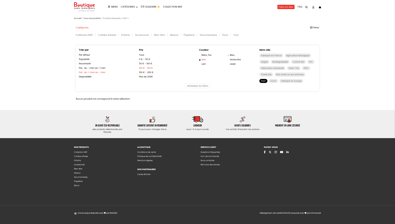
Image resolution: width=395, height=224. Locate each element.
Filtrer (315, 28)
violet (233, 64)
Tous (141, 55)
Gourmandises (208, 35)
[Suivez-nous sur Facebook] (265, 152)
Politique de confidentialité (149, 156)
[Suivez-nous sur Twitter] (270, 152)
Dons (225, 35)
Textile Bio (266, 75)
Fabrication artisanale (272, 68)
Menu (114, 7)
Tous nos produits (92, 18)
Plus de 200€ (146, 77)
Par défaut (84, 55)
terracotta (235, 60)
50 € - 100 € (145, 64)
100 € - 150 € (146, 68)
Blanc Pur (207, 55)
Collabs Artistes (107, 35)
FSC (311, 62)
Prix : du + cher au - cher (92, 72)
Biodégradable (280, 62)
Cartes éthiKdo (144, 174)
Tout (236, 35)
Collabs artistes (81, 156)
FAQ (300, 7)
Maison (174, 35)
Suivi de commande (210, 156)
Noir (204, 60)
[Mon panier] (320, 7)
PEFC (306, 68)
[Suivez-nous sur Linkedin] (287, 152)
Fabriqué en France (271, 56)
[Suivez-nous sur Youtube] (281, 152)
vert (204, 64)
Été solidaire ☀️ (150, 7)
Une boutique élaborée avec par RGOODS (97, 213)
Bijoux (76, 185)
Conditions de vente (146, 152)
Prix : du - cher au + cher (92, 68)
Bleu (232, 55)
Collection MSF (172, 7)
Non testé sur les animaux (290, 75)
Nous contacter (207, 160)
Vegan (264, 62)
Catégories (128, 7)
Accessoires (142, 35)
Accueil (77, 18)
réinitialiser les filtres (197, 86)
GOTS (273, 81)
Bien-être (159, 35)
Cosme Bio (298, 62)
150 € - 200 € (146, 72)
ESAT (263, 81)
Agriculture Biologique (298, 56)
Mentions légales (145, 160)
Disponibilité (85, 77)
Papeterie (189, 35)
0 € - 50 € (144, 59)
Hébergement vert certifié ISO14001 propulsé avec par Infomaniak (290, 213)
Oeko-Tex (294, 68)
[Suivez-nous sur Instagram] (275, 152)
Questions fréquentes (210, 152)
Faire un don (286, 7)
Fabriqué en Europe (291, 81)
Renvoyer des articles (210, 165)
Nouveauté (85, 64)
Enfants (125, 35)
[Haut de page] (389, 212)
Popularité (84, 59)
